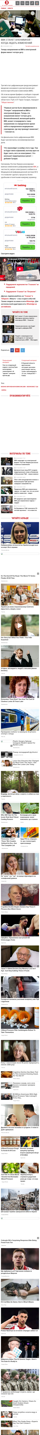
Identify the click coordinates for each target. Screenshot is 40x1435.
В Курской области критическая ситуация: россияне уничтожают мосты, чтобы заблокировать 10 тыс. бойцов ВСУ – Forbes (29, 369)
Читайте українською (32, 45)
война (4, 390)
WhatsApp (30, 301)
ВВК (35, 167)
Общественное (8, 102)
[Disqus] (20, 426)
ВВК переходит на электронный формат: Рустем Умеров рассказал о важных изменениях (26, 462)
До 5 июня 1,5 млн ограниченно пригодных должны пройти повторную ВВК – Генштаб (26, 318)
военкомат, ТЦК (32, 386)
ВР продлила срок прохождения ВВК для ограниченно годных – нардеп (25, 501)
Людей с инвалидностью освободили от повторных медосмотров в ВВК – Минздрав (26, 338)
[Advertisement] (20, 216)
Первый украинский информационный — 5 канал (7, 3)
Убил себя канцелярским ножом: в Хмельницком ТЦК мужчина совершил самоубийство (26, 482)
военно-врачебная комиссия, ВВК (13, 386)
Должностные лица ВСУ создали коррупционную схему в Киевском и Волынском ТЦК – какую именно (26, 472)
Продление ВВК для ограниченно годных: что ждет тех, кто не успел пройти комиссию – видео (26, 491)
